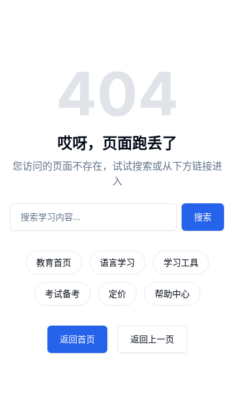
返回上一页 (152, 339)
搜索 (203, 216)
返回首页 (77, 339)
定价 (117, 293)
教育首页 (53, 262)
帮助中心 (172, 293)
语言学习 (117, 262)
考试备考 (62, 293)
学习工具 (180, 262)
